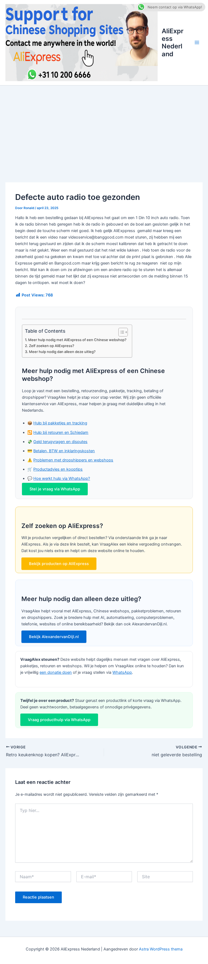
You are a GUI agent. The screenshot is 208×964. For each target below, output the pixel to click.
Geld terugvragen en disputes (60, 441)
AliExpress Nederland (172, 42)
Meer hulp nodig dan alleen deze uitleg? (62, 351)
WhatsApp (122, 672)
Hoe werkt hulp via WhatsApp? (61, 478)
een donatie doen (56, 672)
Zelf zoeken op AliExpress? (51, 346)
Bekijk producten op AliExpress (59, 563)
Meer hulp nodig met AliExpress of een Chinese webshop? (77, 340)
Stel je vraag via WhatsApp (55, 489)
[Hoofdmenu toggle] (197, 42)
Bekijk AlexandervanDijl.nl (54, 636)
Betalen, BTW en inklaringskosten (64, 450)
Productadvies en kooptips (58, 469)
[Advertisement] (104, 126)
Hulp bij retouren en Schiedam (60, 432)
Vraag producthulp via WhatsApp (59, 719)
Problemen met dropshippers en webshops (73, 460)
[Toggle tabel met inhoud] (120, 332)
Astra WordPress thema (161, 949)
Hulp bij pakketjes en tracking (60, 423)
